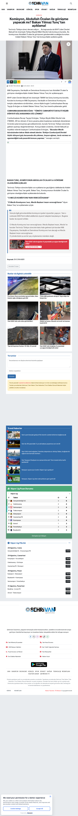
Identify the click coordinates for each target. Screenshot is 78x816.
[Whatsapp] (47, 636)
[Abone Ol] (69, 82)
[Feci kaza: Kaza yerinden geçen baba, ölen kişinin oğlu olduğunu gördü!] (23, 286)
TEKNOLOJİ (61, 9)
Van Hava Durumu (47, 642)
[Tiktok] (44, 636)
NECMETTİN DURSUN (14, 86)
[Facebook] (30, 636)
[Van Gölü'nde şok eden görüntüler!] (23, 310)
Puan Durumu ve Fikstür (15, 652)
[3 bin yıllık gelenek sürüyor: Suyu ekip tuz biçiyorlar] (55, 286)
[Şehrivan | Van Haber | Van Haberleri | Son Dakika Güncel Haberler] (39, 3)
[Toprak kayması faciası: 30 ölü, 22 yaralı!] (23, 335)
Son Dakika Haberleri (14, 656)
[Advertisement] (39, 410)
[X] (33, 636)
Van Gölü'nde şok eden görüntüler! (20, 321)
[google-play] (39, 664)
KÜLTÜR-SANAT (33, 674)
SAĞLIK (52, 9)
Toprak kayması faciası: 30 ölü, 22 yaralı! (22, 346)
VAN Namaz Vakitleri (15, 647)
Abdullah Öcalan (13, 266)
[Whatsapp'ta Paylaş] (15, 81)
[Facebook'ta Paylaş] (8, 81)
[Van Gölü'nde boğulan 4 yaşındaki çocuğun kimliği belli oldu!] (55, 335)
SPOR (37, 9)
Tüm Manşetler (46, 652)
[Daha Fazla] (18, 81)
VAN (3, 9)
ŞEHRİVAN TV (45, 674)
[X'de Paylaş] (11, 81)
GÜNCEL (29, 9)
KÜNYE (9, 690)
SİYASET (44, 9)
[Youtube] (40, 636)
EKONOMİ (20, 9)
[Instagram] (37, 636)
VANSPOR (10, 9)
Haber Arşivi (46, 656)
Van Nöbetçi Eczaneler (15, 642)
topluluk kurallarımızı (25, 383)
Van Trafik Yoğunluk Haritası (50, 647)
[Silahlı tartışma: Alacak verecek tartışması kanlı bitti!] (55, 310)
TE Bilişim (58, 690)
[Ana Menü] (7, 3)
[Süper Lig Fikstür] (69, 543)
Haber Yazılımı (49, 690)
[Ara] (71, 3)
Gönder (12, 376)
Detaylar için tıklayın (39, 536)
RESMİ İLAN (72, 9)
